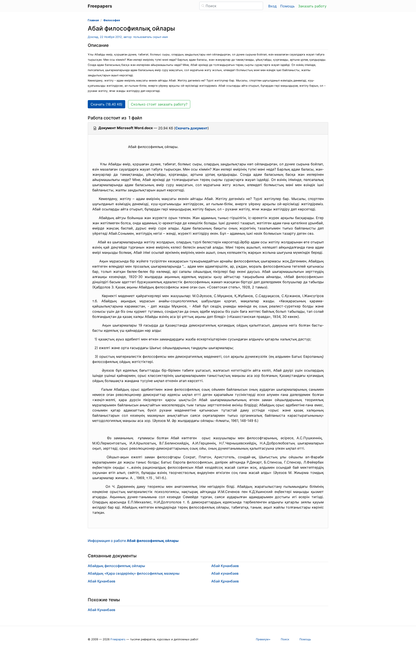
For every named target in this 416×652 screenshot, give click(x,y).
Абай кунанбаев (225, 573)
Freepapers (117, 639)
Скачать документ (191, 128)
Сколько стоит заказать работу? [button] (159, 104)
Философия (111, 20)
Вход (272, 6)
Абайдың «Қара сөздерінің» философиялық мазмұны (133, 573)
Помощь (287, 6)
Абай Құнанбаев (101, 581)
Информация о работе (133, 540)
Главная (93, 20)
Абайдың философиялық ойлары (116, 566)
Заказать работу (312, 6)
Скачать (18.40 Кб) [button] (106, 104)
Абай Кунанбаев (225, 566)
